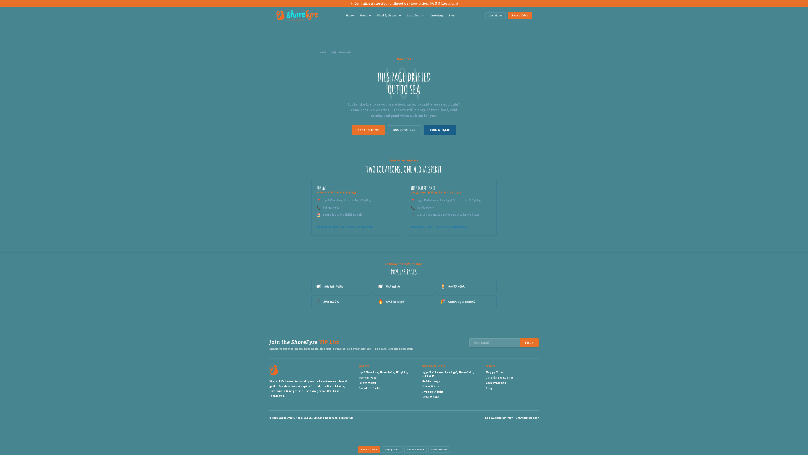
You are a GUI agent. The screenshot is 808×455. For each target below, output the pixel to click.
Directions (365, 227)
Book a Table (520, 15)
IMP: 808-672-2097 (527, 417)
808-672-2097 (425, 207)
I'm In (529, 342)
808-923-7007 (331, 207)
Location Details (344, 227)
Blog (452, 15)
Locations (414, 15)
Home (350, 15)
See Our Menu (415, 449)
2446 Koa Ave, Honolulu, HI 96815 (347, 200)
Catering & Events (457, 302)
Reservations (496, 382)
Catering (437, 15)
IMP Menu (389, 287)
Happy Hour (380, 3)
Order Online (439, 449)
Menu (364, 15)
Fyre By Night (392, 302)
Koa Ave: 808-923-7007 (499, 417)
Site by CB (346, 417)
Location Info (369, 388)
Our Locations (404, 130)
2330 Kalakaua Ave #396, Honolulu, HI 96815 (449, 200)
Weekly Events (387, 15)
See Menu (495, 15)
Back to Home (368, 130)
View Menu (324, 227)
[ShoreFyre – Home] (297, 15)
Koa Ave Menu (329, 287)
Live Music (327, 302)
